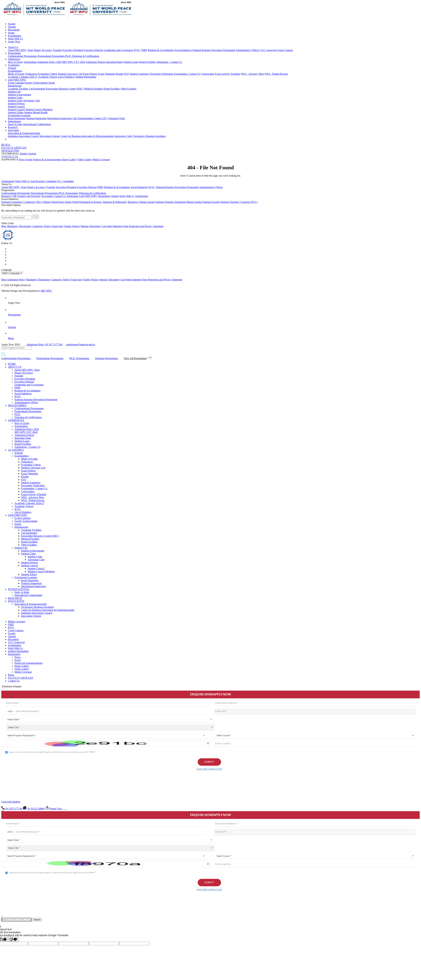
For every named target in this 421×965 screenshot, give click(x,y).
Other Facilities (128, 88)
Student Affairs (16, 112)
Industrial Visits (117, 118)
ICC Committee (65, 181)
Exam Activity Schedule (227, 73)
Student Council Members (38, 109)
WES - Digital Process (276, 73)
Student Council (16, 106)
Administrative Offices (247, 50)
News (22, 159)
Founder (57, 50)
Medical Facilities (93, 88)
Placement (13, 639)
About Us (13, 47)
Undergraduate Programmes (22, 56)
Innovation (13, 130)
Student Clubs (15, 97)
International (14, 121)
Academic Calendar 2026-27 (23, 76)
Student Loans (130, 62)
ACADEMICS (16, 449)
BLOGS (5, 144)
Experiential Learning (19, 115)
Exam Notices (90, 73)
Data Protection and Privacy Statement (143, 226)
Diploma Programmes (106, 358)
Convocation (207, 73)
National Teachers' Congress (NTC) (239, 202)
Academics (13, 65)
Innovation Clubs (123, 136)
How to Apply (15, 62)
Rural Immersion (16, 118)
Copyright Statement (112, 226)
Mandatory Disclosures (19, 226)
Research (12, 127)
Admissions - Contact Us (169, 62)
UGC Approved (268, 50)
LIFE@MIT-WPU (17, 515)
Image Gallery (69, 159)
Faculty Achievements (36, 82)
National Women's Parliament (170, 202)
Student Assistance (139, 73)
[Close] (2, 810)
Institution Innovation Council (23, 136)
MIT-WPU (46, 290)
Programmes (14, 53)
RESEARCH (15, 598)
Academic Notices (47, 76)
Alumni (12, 26)
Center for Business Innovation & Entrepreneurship (87, 136)
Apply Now (14, 41)
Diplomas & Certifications (85, 56)
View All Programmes (135, 358)
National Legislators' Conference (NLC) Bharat (26, 202)
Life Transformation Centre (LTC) (90, 118)
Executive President (72, 50)
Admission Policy (16, 279)
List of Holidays (66, 76)
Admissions (14, 59)
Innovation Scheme (50, 136)
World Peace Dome (61, 202)
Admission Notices (95, 62)
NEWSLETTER (10, 150)
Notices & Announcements (47, 159)
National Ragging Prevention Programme (213, 50)
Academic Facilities (18, 88)
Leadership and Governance (118, 50)
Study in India (15, 124)
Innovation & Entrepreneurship (24, 133)
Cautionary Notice (41, 226)
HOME (12, 364)
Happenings (14, 654)
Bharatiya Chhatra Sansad (141, 202)
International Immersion (59, 118)
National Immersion (36, 118)
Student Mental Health (36, 112)
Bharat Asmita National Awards (203, 202)
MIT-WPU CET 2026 (73, 62)
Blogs (11, 674)
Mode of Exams (16, 73)
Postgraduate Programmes (51, 56)
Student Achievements (19, 94)
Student (24, 153)
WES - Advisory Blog (252, 73)
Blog (3, 226)
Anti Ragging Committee (43, 181)
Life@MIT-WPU (17, 79)
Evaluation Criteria (47, 73)
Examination (14, 35)
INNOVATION (16, 601)
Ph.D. (68, 56)
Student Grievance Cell (70, 73)
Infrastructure (15, 85)
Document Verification (161, 73)
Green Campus (285, 50)
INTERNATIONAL (18, 589)
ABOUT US (14, 366)
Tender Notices (72, 226)
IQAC (137, 50)
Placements (14, 29)
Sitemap (84, 226)
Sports (11, 32)
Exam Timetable (106, 73)
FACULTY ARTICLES (13, 147)
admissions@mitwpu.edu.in (80, 344)
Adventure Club (31, 100)
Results (119, 73)
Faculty (12, 23)
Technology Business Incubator (149, 136)
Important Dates (114, 62)
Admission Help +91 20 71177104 (44, 344)
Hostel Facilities (147, 62)
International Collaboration (37, 124)
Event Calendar (16, 82)
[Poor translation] (13, 939)
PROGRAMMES (17, 405)
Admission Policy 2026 (49, 62)
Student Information (85, 76)
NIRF (144, 50)
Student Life (14, 91)
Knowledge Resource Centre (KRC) (65, 88)
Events (29, 159)
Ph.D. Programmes (68, 193)
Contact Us (14, 680)
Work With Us (15, 38)
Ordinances (31, 73)
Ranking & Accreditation (161, 50)
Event (17, 660)
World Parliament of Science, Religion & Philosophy (99, 202)
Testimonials (7, 181)
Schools (12, 68)
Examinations (15, 71)
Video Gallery (84, 159)
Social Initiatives (183, 50)
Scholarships (30, 62)
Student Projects (16, 103)
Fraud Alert (57, 226)
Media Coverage (101, 159)
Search (37, 919)
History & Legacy (43, 50)
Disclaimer (95, 226)
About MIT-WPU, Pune (20, 50)
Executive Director (93, 50)
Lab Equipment (37, 88)
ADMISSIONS (16, 420)
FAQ (126, 73)
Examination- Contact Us (187, 73)
